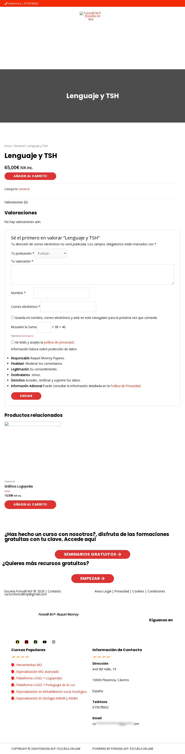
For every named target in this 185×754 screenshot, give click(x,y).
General (19, 146)
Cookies (138, 591)
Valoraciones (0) (16, 202)
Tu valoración (22, 261)
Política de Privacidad (125, 386)
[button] (92, 554)
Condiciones (156, 591)
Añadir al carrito (30, 176)
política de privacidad (59, 342)
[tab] (16, 202)
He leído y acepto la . (44, 342)
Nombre (18, 293)
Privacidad (122, 591)
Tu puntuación (22, 253)
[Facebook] (17, 642)
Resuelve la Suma (24, 327)
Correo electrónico (25, 306)
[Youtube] (44, 642)
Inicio (8, 146)
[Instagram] (53, 642)
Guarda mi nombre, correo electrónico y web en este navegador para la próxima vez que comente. (86, 318)
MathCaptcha (27, 335)
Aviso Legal (103, 591)
